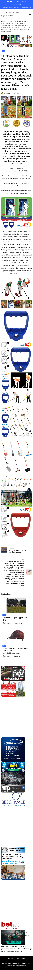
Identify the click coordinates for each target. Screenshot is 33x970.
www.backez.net (16, 163)
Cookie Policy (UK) (22, 958)
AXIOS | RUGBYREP (10, 12)
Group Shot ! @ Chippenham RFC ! (14, 618)
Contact (20, 4)
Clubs (13, 4)
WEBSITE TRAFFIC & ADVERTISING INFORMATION (17, 7)
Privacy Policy (9, 958)
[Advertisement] (16, 713)
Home (3, 51)
